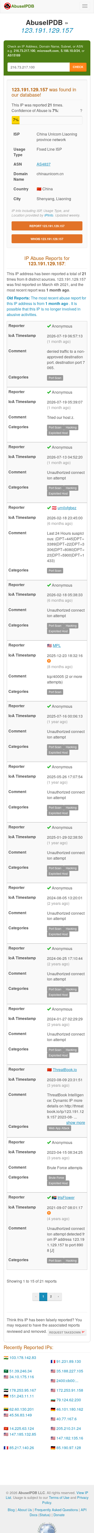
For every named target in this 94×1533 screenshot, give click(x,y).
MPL (57, 645)
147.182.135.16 (69, 1438)
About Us (25, 1509)
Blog (11, 1509)
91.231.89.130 (68, 1361)
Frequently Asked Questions (56, 1509)
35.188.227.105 (69, 1371)
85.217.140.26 (21, 1447)
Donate (59, 1514)
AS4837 (44, 164)
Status (44, 1514)
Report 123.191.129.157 (47, 226)
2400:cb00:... (67, 1380)
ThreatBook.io (65, 1069)
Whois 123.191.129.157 (47, 239)
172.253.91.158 (69, 1390)
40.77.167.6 (66, 1418)
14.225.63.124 (21, 1428)
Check (78, 67)
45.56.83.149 (20, 1415)
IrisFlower (66, 1197)
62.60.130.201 (21, 1409)
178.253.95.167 (22, 1390)
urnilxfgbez (67, 507)
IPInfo (48, 215)
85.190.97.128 (68, 1447)
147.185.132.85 (22, 1434)
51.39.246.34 (20, 1371)
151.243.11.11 (21, 1396)
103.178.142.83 (22, 1357)
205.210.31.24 (68, 1428)
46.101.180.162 (69, 1409)
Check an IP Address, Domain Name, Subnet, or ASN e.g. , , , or (45, 50)
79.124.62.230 (68, 1400)
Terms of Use (59, 1497)
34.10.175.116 (21, 1376)
